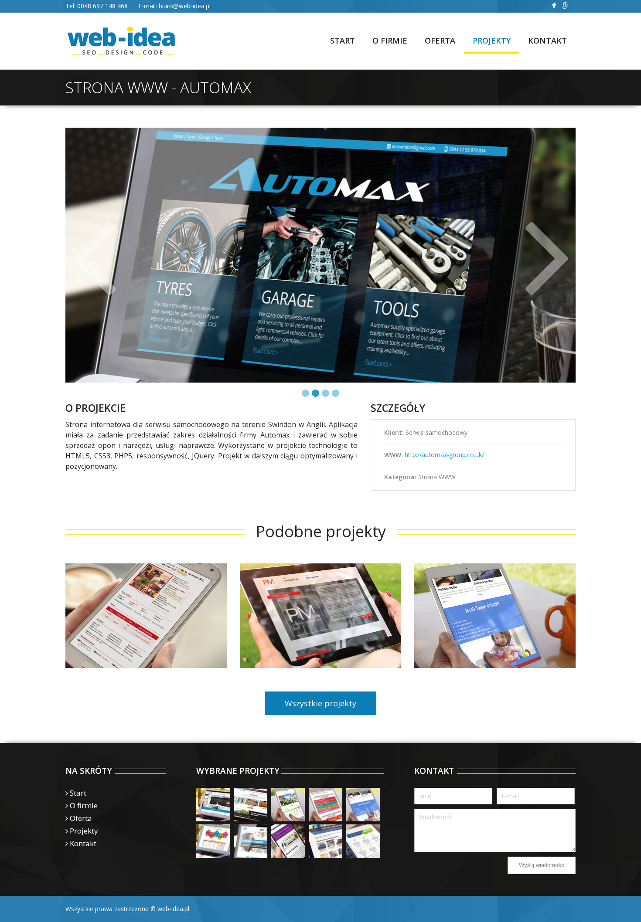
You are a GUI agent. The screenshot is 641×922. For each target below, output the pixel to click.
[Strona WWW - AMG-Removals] (288, 841)
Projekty (84, 831)
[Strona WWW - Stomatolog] (250, 841)
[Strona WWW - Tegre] (213, 804)
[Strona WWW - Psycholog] (363, 804)
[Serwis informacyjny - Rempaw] (250, 804)
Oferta (81, 818)
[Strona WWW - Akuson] (325, 841)
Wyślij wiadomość (541, 865)
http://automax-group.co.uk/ (444, 455)
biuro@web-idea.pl (185, 6)
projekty (492, 40)
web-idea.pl (173, 909)
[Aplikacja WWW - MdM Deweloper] (288, 804)
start (342, 40)
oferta (440, 40)
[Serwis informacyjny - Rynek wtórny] (213, 841)
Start (78, 793)
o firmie (389, 40)
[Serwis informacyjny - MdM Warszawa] (325, 804)
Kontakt (547, 40)
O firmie (84, 805)
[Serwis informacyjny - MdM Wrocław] (363, 841)
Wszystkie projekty (320, 703)
